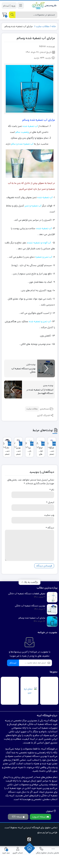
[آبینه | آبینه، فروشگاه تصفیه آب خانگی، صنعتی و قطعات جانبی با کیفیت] (44, 5)
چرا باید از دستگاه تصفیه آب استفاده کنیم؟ (29, 449)
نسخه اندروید (39, 816)
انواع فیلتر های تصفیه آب (40, 449)
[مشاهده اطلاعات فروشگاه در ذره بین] (29, 691)
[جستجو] (12, 14)
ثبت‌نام (13, 662)
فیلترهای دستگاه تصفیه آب (51, 449)
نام (51, 489)
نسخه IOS (17, 816)
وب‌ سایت (49, 515)
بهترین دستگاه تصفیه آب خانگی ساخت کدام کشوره (18, 449)
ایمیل (50, 502)
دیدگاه (50, 527)
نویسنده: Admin (47, 46)
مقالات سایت (42, 26)
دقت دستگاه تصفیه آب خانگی (7, 449)
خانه (53, 26)
